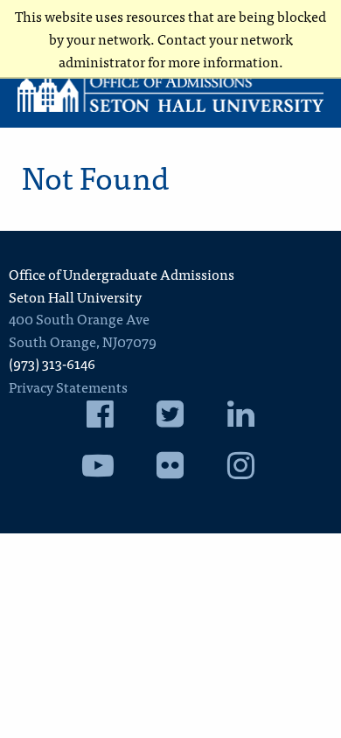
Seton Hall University (75, 296)
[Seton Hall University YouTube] (98, 470)
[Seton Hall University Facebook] (100, 418)
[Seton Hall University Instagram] (240, 470)
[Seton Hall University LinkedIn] (240, 418)
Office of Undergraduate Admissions (121, 273)
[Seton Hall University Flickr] (170, 470)
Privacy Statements (68, 386)
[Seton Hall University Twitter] (170, 418)
